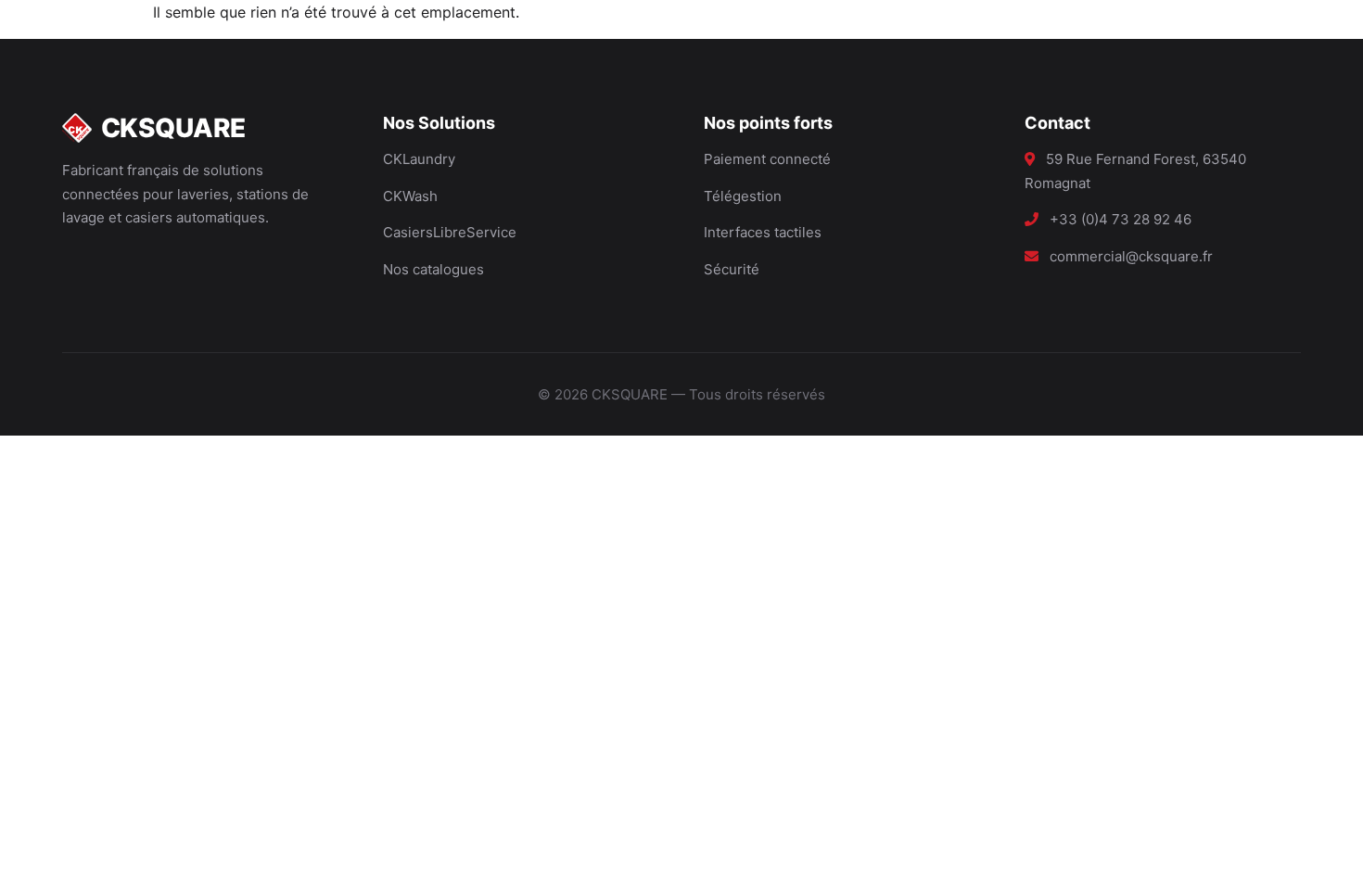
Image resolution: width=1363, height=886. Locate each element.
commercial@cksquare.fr (1131, 256)
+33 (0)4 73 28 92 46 (1120, 219)
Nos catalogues (433, 269)
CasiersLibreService (449, 232)
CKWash (410, 196)
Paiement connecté (767, 159)
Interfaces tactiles (763, 232)
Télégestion (743, 196)
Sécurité (731, 269)
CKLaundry (419, 159)
